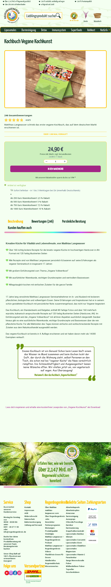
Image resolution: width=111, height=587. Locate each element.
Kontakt (27, 507)
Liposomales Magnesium (71, 550)
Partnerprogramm (52, 525)
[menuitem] (43, 16)
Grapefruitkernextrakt (75, 531)
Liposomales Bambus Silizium (75, 535)
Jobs (47, 519)
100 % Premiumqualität (84, 1)
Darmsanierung (72, 528)
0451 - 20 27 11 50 (11, 527)
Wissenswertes (51, 566)
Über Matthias (51, 507)
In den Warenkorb (55, 168)
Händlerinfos (50, 561)
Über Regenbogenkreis (55, 516)
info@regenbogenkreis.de (15, 532)
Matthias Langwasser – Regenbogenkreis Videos (54, 549)
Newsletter (49, 522)
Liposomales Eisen (74, 543)
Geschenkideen (72, 572)
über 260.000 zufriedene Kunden (15, 4)
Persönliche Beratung (74, 221)
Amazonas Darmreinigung (72, 514)
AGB (26, 513)
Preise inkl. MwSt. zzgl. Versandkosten (55, 154)
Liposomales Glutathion (76, 546)
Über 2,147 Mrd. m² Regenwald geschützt (18, 1)
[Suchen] (58, 15)
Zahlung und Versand (33, 525)
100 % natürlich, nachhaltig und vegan (52, 1)
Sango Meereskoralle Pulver (75, 562)
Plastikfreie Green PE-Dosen (54, 556)
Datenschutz (29, 519)
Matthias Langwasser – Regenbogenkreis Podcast (54, 540)
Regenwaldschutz (52, 563)
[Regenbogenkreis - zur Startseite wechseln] (12, 15)
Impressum (29, 510)
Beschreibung (15, 221)
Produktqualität (51, 531)
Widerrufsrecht (30, 516)
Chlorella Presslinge (74, 522)
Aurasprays (70, 519)
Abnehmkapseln (72, 507)
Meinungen (49, 528)
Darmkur (69, 525)
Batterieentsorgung (32, 522)
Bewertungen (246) (43, 221)
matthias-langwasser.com (52, 511)
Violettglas (49, 534)
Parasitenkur (71, 558)
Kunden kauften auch (20, 227)
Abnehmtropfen (72, 510)
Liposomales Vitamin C (75, 555)
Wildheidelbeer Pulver (75, 566)
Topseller (70, 569)
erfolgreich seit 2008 (47, 4)
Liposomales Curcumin (75, 540)
